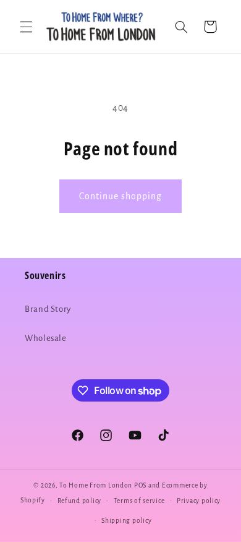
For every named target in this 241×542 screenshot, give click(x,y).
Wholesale (46, 338)
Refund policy (79, 500)
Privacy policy (199, 500)
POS (140, 485)
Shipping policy (126, 520)
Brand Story (48, 309)
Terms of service (139, 500)
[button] (26, 26)
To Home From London (95, 485)
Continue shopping (121, 196)
